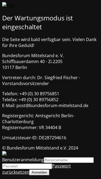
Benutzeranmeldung (23, 160)
